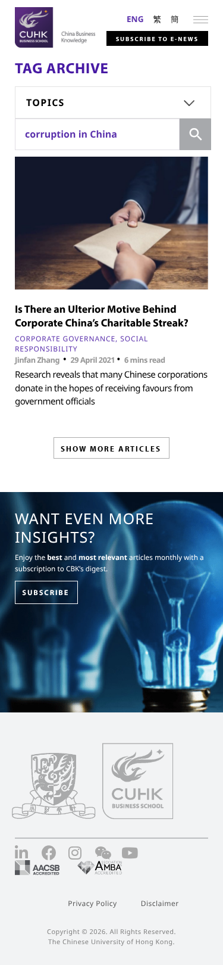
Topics (45, 102)
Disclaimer (160, 903)
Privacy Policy (92, 903)
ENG (135, 18)
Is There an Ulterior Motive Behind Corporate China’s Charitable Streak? (102, 315)
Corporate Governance (65, 339)
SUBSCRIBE (45, 592)
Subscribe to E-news (157, 39)
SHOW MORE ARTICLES (111, 448)
